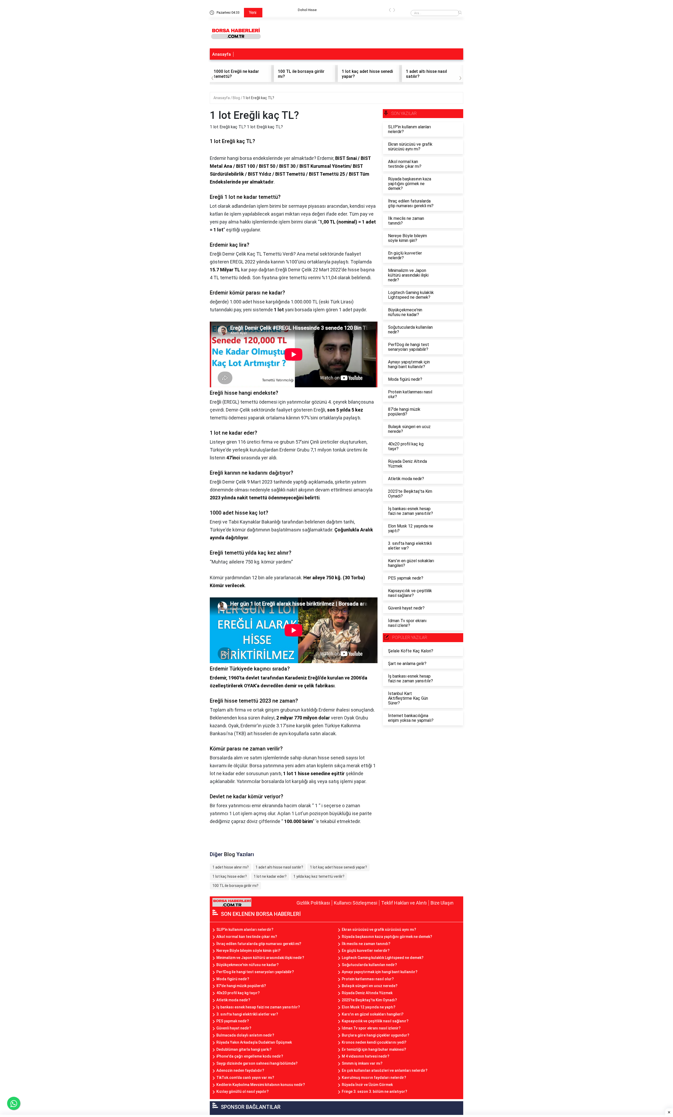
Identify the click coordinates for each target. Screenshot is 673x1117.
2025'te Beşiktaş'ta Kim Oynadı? (369, 1000)
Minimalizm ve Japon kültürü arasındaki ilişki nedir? (260, 958)
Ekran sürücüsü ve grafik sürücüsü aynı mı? (379, 929)
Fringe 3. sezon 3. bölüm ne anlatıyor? (374, 1091)
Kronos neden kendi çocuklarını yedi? (374, 1042)
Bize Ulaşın (442, 903)
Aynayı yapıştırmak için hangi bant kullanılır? (379, 972)
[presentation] (390, 10)
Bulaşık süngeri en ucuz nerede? (369, 986)
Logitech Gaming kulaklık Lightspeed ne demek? (383, 958)
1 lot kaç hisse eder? (229, 876)
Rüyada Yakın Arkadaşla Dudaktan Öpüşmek (254, 1042)
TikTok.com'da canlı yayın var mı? (245, 1077)
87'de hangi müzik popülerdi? (241, 986)
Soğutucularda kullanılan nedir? (369, 965)
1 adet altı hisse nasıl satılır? (279, 867)
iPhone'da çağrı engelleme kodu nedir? (249, 1056)
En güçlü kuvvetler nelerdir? (366, 950)
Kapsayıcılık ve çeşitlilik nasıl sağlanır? (375, 1021)
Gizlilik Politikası (313, 903)
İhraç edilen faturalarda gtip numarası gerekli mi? (258, 944)
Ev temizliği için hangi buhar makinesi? (374, 1049)
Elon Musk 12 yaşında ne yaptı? (368, 1007)
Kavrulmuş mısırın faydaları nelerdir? (374, 1077)
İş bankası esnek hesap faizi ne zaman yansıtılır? (258, 1007)
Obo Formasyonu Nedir (318, 10)
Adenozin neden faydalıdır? (240, 1070)
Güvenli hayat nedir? (233, 1028)
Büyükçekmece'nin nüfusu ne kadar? (247, 965)
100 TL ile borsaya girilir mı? (235, 886)
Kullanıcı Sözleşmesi (355, 903)
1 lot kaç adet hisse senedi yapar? (338, 867)
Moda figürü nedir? (232, 979)
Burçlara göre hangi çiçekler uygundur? (375, 1035)
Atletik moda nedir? (233, 1000)
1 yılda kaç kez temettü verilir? (318, 876)
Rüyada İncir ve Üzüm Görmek (367, 1085)
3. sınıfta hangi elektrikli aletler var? (247, 1014)
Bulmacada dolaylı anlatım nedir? (245, 1035)
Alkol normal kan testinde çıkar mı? (246, 937)
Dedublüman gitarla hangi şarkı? (244, 1049)
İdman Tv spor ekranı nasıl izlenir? (371, 1028)
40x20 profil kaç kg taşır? (238, 993)
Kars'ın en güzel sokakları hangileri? (373, 1014)
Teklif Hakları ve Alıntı (404, 903)
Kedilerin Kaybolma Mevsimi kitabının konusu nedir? (260, 1085)
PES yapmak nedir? (232, 1021)
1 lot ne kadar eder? (270, 876)
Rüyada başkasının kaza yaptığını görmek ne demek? (387, 937)
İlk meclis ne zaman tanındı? (366, 944)
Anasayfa (221, 54)
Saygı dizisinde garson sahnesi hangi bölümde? (257, 1063)
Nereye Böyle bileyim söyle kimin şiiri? (248, 950)
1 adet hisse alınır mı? (230, 867)
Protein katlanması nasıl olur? (368, 979)
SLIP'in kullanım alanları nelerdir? (244, 929)
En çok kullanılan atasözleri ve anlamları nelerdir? (384, 1070)
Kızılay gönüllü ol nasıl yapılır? (242, 1091)
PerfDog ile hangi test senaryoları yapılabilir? (255, 972)
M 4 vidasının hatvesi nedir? (365, 1056)
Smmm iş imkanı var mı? (362, 1063)
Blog (237, 98)
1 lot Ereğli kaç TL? (258, 98)
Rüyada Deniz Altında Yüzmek (367, 993)
